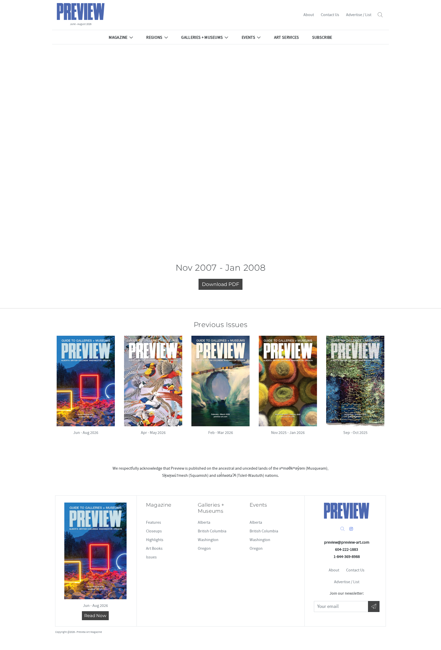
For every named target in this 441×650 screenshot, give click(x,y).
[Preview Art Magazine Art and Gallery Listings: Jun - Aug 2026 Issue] (86, 381)
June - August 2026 (80, 24)
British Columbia (212, 531)
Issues (151, 557)
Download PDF (220, 284)
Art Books (154, 548)
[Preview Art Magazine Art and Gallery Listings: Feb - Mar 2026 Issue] (220, 381)
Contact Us (330, 14)
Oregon (204, 548)
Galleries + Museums (202, 37)
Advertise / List (358, 14)
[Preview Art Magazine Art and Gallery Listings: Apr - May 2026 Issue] (153, 381)
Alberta (204, 522)
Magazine (118, 37)
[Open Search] (380, 14)
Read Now (95, 615)
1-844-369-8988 (347, 556)
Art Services (286, 37)
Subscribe (322, 37)
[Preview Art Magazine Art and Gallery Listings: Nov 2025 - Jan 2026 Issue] (288, 381)
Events (248, 37)
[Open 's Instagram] (351, 529)
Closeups (154, 531)
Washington (208, 539)
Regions (154, 37)
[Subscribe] (373, 606)
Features (153, 522)
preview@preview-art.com (346, 542)
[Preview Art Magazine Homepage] (346, 510)
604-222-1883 (346, 549)
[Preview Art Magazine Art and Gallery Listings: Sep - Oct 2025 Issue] (355, 381)
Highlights (154, 539)
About (308, 14)
